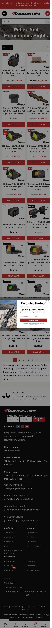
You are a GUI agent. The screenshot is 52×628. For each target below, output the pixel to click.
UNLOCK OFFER (33, 320)
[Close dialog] (47, 302)
